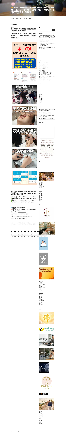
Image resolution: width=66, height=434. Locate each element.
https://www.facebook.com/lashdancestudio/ (48, 76)
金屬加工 (47, 142)
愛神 (21, 18)
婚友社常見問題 (41, 287)
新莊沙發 (48, 144)
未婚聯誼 (40, 420)
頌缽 (39, 196)
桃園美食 (40, 192)
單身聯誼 (12, 18)
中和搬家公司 (41, 187)
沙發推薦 (40, 296)
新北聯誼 (40, 302)
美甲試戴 (40, 199)
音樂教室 (30, 18)
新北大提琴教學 (41, 300)
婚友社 (40, 285)
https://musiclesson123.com (45, 77)
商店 (39, 412)
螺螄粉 (40, 200)
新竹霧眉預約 (41, 98)
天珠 (39, 421)
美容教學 (40, 189)
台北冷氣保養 (41, 183)
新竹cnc (50, 155)
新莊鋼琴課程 (41, 281)
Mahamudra (41, 414)
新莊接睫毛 (41, 294)
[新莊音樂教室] (47, 234)
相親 (41, 153)
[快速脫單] (46, 409)
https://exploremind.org (44, 78)
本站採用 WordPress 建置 (15, 431)
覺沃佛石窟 (41, 198)
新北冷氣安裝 (43, 144)
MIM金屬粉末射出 (45, 155)
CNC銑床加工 (50, 140)
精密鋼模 (40, 298)
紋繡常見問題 (41, 293)
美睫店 (40, 288)
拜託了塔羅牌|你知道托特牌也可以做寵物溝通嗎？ (46, 118)
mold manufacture (51, 153)
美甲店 (40, 291)
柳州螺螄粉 (41, 304)
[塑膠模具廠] (44, 372)
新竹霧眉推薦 (41, 99)
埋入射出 (40, 411)
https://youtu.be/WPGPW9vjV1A (46, 79)
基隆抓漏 (40, 197)
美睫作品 (40, 290)
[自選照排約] (46, 359)
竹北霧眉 (40, 97)
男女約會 (40, 286)
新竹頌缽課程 (41, 182)
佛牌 (47, 146)
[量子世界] (46, 279)
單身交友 (17, 18)
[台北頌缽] (43, 264)
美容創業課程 (41, 195)
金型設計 (51, 146)
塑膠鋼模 (40, 297)
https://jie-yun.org (20, 208)
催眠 (39, 305)
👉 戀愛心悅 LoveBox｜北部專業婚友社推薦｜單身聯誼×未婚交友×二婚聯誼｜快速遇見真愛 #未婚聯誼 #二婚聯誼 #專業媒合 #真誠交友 (32, 9)
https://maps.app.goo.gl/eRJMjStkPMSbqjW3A (23, 216)
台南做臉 (40, 194)
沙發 (52, 144)
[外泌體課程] (46, 180)
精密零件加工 (44, 140)
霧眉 (39, 95)
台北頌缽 (40, 102)
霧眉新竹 (40, 96)
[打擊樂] (46, 331)
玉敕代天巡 (41, 201)
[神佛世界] (46, 324)
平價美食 (40, 303)
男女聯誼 (40, 282)
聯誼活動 (40, 283)
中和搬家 (40, 184)
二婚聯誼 (40, 419)
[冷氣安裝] (43, 250)
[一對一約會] (46, 345)
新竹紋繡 (40, 100)
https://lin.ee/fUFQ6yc (22, 211)
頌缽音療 (45, 287)
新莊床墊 (51, 142)
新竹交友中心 (47, 157)
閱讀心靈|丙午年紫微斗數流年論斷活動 (45, 112)
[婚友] (47, 390)
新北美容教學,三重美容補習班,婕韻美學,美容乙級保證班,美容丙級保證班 (23, 29)
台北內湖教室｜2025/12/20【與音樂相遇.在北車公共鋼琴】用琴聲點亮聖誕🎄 (46, 116)
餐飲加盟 (40, 185)
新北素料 (45, 153)
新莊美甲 (40, 101)
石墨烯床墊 (41, 188)
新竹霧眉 (40, 94)
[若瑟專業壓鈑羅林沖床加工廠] (43, 395)
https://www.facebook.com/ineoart (20, 218)
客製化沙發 (25, 18)
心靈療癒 (40, 413)
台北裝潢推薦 (41, 299)
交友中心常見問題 (42, 284)
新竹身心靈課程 (41, 186)
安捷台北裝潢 (41, 415)
